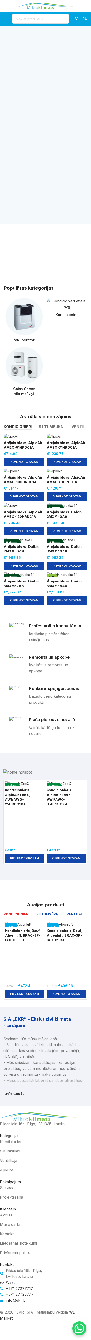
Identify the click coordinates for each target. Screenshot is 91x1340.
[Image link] (38, 1116)
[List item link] (42, 1142)
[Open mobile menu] (5, 18)
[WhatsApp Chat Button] (79, 1328)
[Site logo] (46, 5)
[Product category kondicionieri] (67, 309)
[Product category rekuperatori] (24, 321)
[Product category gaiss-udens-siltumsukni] (24, 373)
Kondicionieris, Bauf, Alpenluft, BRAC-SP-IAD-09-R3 (23, 935)
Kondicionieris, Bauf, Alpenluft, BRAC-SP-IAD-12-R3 (64, 935)
